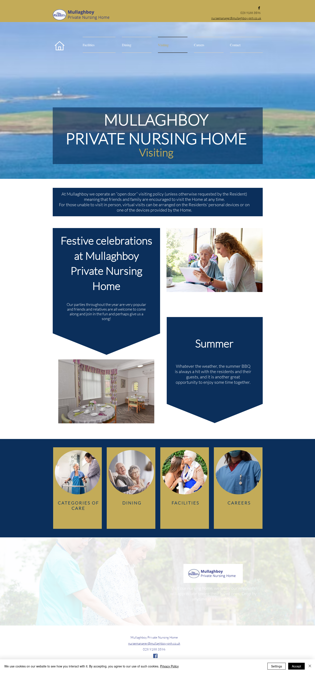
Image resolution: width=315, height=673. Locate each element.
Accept (296, 666)
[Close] (309, 666)
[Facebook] (259, 8)
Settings (276, 666)
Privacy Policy (169, 666)
